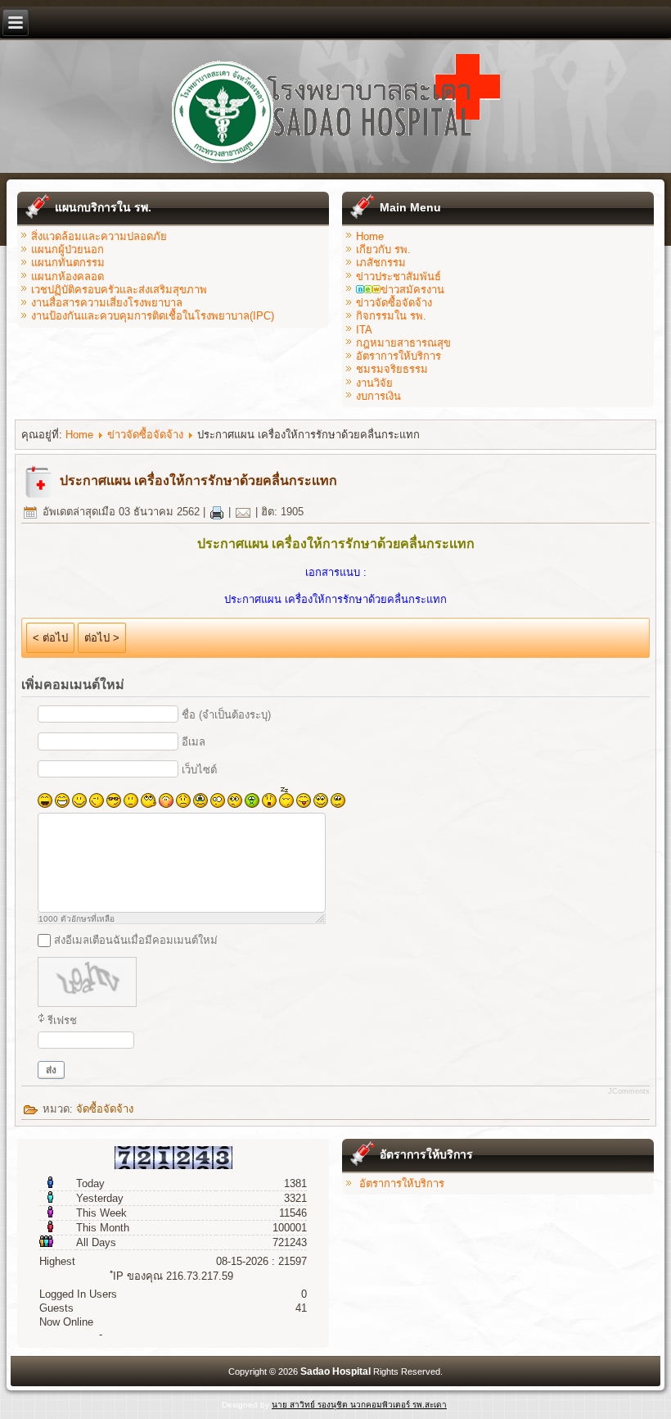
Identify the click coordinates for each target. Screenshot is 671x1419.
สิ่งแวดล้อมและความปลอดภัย (99, 236)
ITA (364, 330)
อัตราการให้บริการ (398, 356)
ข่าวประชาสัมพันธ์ (398, 276)
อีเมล (193, 742)
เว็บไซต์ (199, 770)
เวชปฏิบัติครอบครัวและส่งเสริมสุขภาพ (119, 289)
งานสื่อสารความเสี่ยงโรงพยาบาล (106, 303)
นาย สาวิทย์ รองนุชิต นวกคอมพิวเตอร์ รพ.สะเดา (359, 1404)
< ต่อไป (50, 638)
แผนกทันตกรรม (68, 262)
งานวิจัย (374, 383)
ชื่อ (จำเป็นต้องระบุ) (226, 715)
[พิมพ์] (217, 511)
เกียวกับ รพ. (383, 249)
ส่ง (51, 1070)
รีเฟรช (62, 1020)
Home (370, 236)
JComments (629, 1091)
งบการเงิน (378, 396)
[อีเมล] (243, 511)
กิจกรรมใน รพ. (391, 316)
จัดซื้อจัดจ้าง (104, 1109)
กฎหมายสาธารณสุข (403, 343)
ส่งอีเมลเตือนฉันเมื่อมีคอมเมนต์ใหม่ (136, 940)
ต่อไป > (101, 638)
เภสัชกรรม (381, 262)
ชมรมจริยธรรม (392, 369)
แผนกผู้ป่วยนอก (67, 249)
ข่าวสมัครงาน (412, 289)
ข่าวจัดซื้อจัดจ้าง (394, 303)
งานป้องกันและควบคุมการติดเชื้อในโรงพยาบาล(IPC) (152, 316)
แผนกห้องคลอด (67, 276)
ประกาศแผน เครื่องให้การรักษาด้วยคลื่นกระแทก (198, 480)
